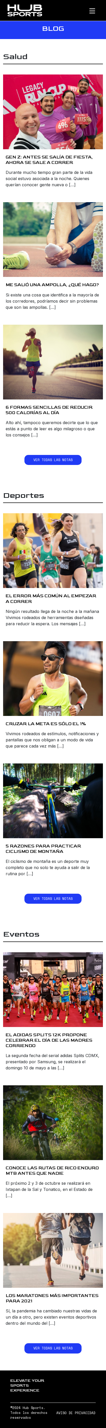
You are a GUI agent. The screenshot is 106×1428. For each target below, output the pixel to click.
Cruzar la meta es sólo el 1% (46, 723)
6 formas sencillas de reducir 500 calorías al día (49, 410)
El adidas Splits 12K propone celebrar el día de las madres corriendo (49, 1040)
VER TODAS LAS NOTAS (53, 460)
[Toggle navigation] (96, 10)
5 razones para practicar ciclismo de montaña (43, 848)
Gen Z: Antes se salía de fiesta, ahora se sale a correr (49, 159)
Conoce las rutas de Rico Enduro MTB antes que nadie (52, 1170)
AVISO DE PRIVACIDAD (75, 1413)
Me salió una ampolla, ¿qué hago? (52, 284)
